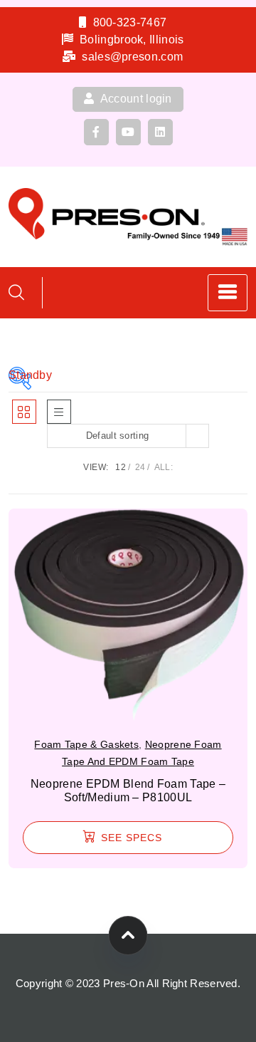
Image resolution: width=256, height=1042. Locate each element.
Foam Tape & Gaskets (86, 744)
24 (140, 467)
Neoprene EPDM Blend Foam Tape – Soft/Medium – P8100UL (128, 790)
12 (120, 467)
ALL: (163, 467)
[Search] (16, 292)
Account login (135, 99)
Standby (20, 375)
